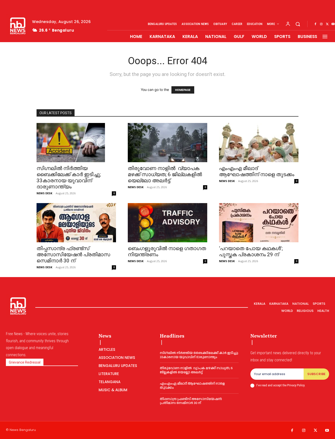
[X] (327, 24)
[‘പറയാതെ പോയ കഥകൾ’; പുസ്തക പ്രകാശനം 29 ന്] (258, 222)
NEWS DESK (44, 193)
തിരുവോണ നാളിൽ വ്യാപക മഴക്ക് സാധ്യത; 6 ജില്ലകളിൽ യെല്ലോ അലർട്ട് (165, 174)
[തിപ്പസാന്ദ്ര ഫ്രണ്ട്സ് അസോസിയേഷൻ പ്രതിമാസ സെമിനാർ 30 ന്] (76, 222)
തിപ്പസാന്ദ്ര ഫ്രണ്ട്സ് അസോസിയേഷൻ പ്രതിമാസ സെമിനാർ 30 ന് (73, 254)
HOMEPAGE (183, 90)
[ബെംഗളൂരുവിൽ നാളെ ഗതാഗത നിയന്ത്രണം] (167, 223)
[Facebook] (315, 24)
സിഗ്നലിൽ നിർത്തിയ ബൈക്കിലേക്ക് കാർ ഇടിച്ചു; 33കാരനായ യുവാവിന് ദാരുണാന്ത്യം (69, 177)
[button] (298, 24)
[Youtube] (327, 430)
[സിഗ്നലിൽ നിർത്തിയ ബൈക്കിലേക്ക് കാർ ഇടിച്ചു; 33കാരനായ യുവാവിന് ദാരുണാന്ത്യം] (76, 142)
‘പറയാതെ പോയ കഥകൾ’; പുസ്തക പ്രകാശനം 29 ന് (251, 251)
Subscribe (316, 374)
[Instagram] (321, 24)
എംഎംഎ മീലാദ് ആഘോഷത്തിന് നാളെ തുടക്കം (256, 171)
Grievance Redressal (24, 362)
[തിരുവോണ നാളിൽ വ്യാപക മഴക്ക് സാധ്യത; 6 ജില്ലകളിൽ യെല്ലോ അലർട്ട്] (167, 142)
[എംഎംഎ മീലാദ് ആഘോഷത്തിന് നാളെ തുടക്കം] (258, 142)
